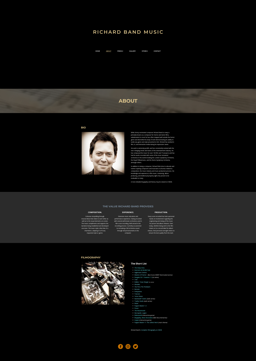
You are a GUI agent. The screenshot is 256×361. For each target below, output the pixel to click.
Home (97, 51)
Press (119, 51)
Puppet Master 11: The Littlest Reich (146, 322)
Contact (157, 51)
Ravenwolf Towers (140, 299)
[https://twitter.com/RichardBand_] (135, 347)
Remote (137, 289)
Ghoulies (137, 284)
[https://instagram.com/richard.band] (128, 347)
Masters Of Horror (140, 275)
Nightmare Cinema (140, 272)
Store (144, 51)
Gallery (132, 51)
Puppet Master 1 (139, 306)
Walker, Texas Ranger (141, 282)
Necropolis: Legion (140, 313)
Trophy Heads (139, 301)
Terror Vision (138, 296)
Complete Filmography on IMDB (151, 330)
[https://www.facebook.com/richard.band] (120, 347)
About (108, 51)
